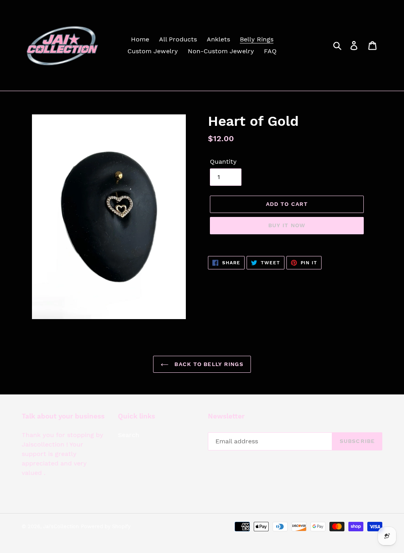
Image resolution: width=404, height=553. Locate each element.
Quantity (223, 161)
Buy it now (286, 225)
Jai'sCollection (61, 526)
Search (128, 435)
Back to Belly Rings (207, 364)
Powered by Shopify (106, 526)
